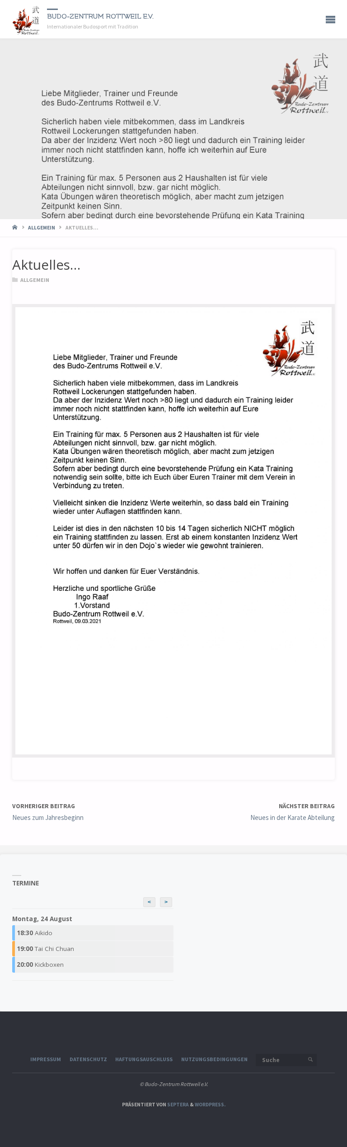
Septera (177, 1104)
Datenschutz (88, 1059)
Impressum (45, 1059)
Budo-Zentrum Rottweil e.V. (100, 16)
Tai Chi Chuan (45, 949)
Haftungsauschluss (144, 1059)
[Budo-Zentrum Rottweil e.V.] (26, 19)
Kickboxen (40, 964)
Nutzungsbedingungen (214, 1059)
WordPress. (210, 1104)
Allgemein (41, 228)
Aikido (34, 933)
